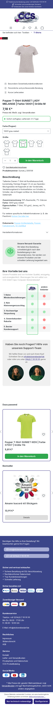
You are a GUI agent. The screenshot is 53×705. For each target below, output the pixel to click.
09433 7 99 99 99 (32, 359)
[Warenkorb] (42, 27)
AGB (4, 644)
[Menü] (11, 27)
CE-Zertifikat (20, 226)
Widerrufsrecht (9, 641)
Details (26, 517)
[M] (23, 143)
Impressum (7, 638)
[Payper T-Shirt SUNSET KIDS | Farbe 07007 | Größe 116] (26, 426)
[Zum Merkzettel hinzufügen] (43, 434)
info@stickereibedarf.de (34, 357)
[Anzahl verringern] (5, 160)
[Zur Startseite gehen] (26, 16)
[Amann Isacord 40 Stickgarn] (26, 487)
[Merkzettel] (30, 27)
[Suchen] (24, 27)
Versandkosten (8, 686)
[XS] (7, 143)
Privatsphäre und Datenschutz (15, 661)
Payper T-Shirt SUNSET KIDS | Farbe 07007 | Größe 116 (25, 443)
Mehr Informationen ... (37, 697)
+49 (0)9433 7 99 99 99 (19, 556)
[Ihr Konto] (36, 27)
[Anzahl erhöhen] (15, 160)
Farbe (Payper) (9, 126)
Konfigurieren (41, 701)
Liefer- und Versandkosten (14, 658)
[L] (31, 143)
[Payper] (26, 38)
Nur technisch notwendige (19, 701)
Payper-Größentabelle (23, 223)
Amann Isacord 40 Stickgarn (21, 503)
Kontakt (6, 655)
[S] (15, 143)
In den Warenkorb (35, 160)
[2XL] (7, 152)
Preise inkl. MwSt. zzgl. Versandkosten (19, 113)
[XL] (39, 143)
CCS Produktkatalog (11, 664)
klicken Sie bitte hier (20, 216)
